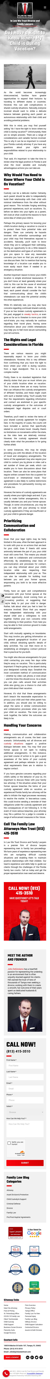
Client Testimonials (11, 1319)
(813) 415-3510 (18, 1051)
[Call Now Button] (6, 1373)
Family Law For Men (32, 1313)
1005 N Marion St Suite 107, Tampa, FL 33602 (22, 1346)
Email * (9, 1083)
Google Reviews (10, 1333)
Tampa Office (30, 1311)
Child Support (9, 1324)
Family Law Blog (31, 1319)
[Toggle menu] (45, 7)
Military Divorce (31, 1322)
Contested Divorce (32, 1327)
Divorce (10, 1208)
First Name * (11, 1060)
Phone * (9, 1095)
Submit (25, 1163)
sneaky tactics (31, 314)
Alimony (10, 1190)
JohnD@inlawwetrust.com (20, 1352)
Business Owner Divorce (13, 1327)
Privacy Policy (30, 1308)
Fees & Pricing (9, 1311)
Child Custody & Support (16, 1199)
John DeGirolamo (16, 969)
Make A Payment (12, 1357)
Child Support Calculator (34, 1324)
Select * (9, 1106)
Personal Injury (30, 1316)
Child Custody (9, 1322)
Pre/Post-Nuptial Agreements (18, 1217)
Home (6, 1305)
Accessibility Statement (35, 1373)
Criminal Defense (13, 1203)
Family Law (11, 1212)
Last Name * (11, 1071)
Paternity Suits (9, 1330)
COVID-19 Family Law (12, 1316)
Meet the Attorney (10, 1308)
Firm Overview (30, 1305)
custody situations (13, 743)
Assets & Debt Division (33, 1330)
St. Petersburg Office (11, 1313)
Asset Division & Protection (17, 1194)
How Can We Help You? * (16, 1118)
